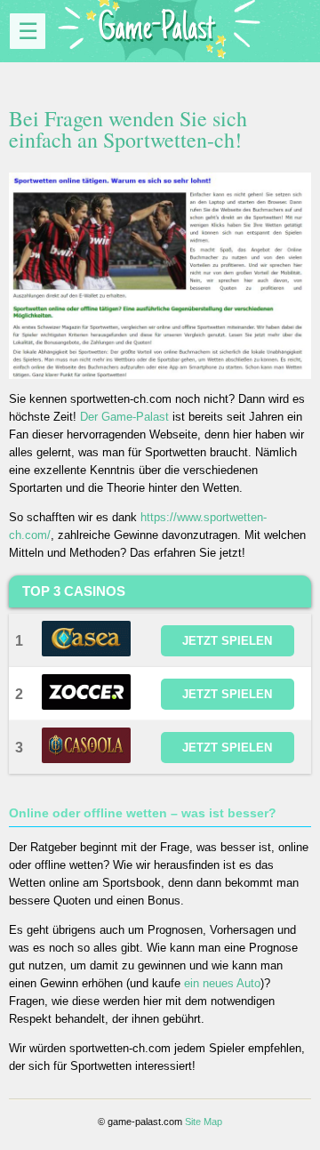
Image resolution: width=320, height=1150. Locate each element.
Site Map (203, 1121)
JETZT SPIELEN (227, 640)
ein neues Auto (222, 983)
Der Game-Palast (124, 416)
